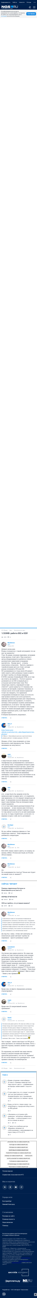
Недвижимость (5, 2)
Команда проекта (8, 1219)
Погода (29, 2)
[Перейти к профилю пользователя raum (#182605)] (3, 756)
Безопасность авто (19, 630)
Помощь (5, 1225)
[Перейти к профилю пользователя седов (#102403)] (3, 1001)
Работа (15, 2)
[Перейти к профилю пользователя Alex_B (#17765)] (3, 725)
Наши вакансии (7, 1222)
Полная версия (7, 1171)
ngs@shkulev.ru (25, 1258)
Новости (21, 2)
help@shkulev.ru (16, 1262)
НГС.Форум (4, 630)
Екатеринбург (7, 1201)
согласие (4, 16)
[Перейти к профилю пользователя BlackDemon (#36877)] (3, 644)
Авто (10, 630)
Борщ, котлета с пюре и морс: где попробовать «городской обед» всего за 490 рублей (21, 1106)
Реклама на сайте (8, 1216)
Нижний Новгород (8, 1204)
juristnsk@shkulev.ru (25, 1261)
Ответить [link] (4, 718)
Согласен (31, 14)
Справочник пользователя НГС (13, 1175)
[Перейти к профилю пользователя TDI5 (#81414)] (3, 789)
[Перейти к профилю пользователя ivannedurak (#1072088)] (3, 948)
